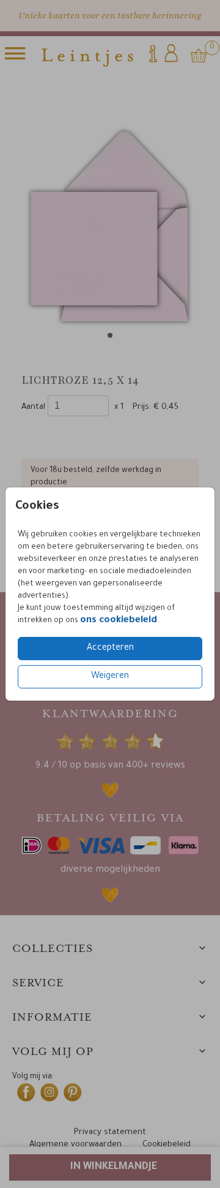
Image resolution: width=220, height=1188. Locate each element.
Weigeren (110, 677)
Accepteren (110, 648)
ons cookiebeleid (118, 620)
